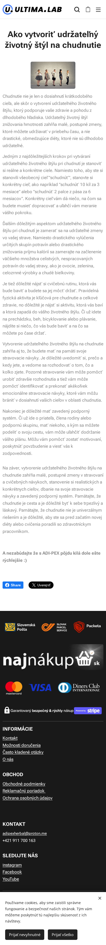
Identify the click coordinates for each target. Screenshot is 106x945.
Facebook (12, 871)
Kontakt (10, 738)
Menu (98, 9)
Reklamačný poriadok (24, 790)
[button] (77, 9)
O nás (8, 759)
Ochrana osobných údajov (27, 797)
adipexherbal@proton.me (25, 833)
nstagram (13, 864)
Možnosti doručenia (22, 745)
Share (16, 585)
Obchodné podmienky (24, 783)
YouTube (11, 879)
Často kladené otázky (23, 752)
